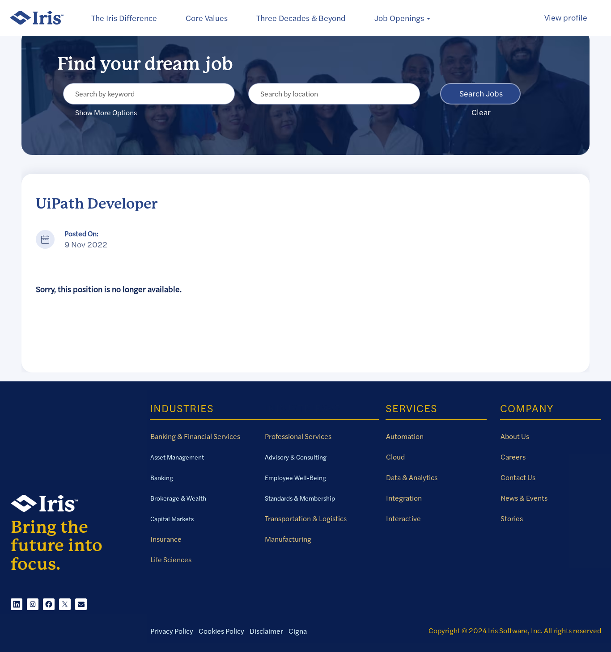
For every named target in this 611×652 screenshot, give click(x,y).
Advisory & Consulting (296, 457)
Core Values (207, 18)
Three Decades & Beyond (301, 18)
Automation (405, 436)
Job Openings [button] (400, 18)
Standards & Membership (300, 498)
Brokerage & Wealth (178, 498)
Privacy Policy (171, 631)
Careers (513, 457)
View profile (565, 17)
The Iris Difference (124, 18)
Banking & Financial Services (195, 436)
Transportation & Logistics (306, 518)
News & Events (524, 498)
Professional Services (298, 436)
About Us (515, 436)
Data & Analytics (411, 477)
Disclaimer (266, 631)
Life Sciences (170, 560)
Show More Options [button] (106, 112)
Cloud (395, 457)
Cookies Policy (221, 631)
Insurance (166, 539)
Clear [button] (481, 112)
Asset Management (177, 457)
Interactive (403, 518)
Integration (404, 498)
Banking (161, 477)
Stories (512, 518)
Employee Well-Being (295, 477)
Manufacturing (288, 539)
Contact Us (518, 477)
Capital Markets (172, 518)
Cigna (298, 631)
